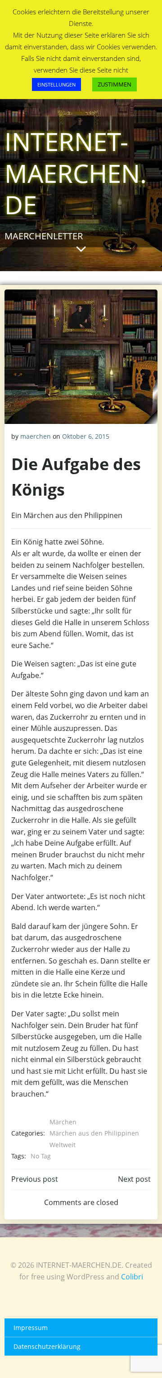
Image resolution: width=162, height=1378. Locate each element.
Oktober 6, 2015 (85, 436)
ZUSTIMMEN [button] (114, 84)
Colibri (132, 1277)
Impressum (31, 1327)
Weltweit (63, 1144)
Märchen (63, 1122)
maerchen (35, 436)
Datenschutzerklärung (47, 1346)
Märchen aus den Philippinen (94, 1133)
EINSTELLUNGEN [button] (56, 84)
